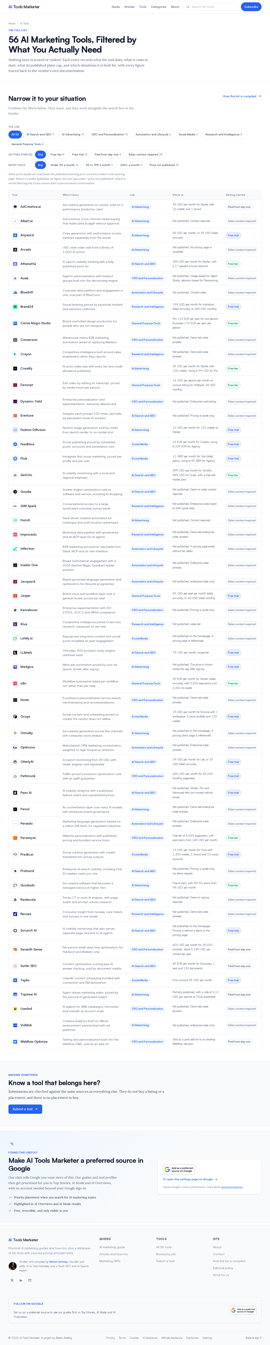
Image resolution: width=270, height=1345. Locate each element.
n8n (23, 683)
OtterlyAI (27, 762)
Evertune (27, 415)
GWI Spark (28, 506)
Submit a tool (22, 1109)
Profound (27, 871)
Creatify (26, 368)
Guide (116, 6)
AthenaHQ (28, 264)
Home (11, 23)
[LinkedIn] (20, 1280)
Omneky (26, 733)
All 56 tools (164, 1247)
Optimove (27, 747)
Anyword (27, 235)
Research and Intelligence (223, 134)
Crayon (25, 354)
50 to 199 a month (99, 165)
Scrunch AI (28, 930)
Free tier (58, 154)
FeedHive (27, 444)
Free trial (79, 154)
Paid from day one (108, 154)
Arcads (25, 249)
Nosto (24, 700)
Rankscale (28, 900)
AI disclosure (150, 1338)
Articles (129, 6)
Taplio (25, 980)
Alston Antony (58, 1261)
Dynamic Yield (31, 401)
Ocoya (25, 716)
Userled (26, 1009)
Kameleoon (29, 610)
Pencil (25, 809)
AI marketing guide (112, 1247)
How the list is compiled (229, 1261)
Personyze (28, 838)
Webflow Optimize (34, 1042)
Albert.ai (26, 221)
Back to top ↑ (254, 1338)
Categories (158, 6)
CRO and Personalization (110, 134)
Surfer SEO (28, 966)
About (175, 6)
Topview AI (28, 994)
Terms (122, 1338)
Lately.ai (26, 638)
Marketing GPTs (109, 1261)
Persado (26, 823)
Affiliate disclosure (171, 1338)
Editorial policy (223, 1268)
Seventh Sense (31, 949)
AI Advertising (73, 134)
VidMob (26, 1025)
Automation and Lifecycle (153, 134)
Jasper (25, 596)
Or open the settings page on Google (188, 1179)
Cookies (134, 1338)
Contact (218, 1254)
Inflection (27, 549)
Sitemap (207, 1338)
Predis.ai (26, 854)
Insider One (29, 565)
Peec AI (26, 793)
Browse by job (166, 1254)
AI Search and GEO (40, 134)
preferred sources (232, 1186)
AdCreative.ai (30, 207)
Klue (23, 624)
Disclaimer (192, 1338)
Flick (23, 458)
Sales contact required (146, 154)
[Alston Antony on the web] (12, 1280)
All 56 (15, 134)
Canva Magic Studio (35, 323)
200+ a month (131, 165)
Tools (142, 6)
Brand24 (26, 307)
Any (40, 154)
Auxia (24, 278)
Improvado (28, 534)
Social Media (188, 134)
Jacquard (27, 581)
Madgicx (26, 667)
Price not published (164, 165)
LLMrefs (26, 653)
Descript (26, 385)
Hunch (25, 520)
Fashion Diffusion (32, 430)
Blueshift (26, 292)
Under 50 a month (64, 165)
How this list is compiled (239, 96)
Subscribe (251, 6)
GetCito (26, 475)
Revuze (25, 914)
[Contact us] (29, 1280)
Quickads (27, 885)
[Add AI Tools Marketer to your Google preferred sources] (179, 1169)
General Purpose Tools (27, 144)
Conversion (29, 340)
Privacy (110, 1338)
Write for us (221, 1275)
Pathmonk (27, 776)
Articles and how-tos (113, 1254)
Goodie (25, 492)
